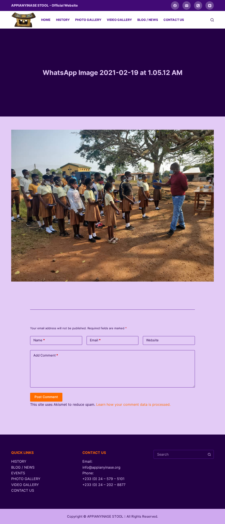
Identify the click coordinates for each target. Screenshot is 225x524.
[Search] (212, 20)
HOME (46, 20)
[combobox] (179, 454)
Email (95, 340)
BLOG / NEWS (147, 20)
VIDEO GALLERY (119, 20)
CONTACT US (173, 20)
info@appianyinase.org (101, 467)
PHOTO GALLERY (88, 20)
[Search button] (209, 454)
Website (152, 340)
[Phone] (198, 5)
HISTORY (63, 20)
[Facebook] (175, 5)
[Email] (186, 5)
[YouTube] (209, 5)
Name (39, 340)
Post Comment (46, 397)
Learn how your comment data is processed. (133, 404)
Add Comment (45, 355)
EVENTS (18, 473)
